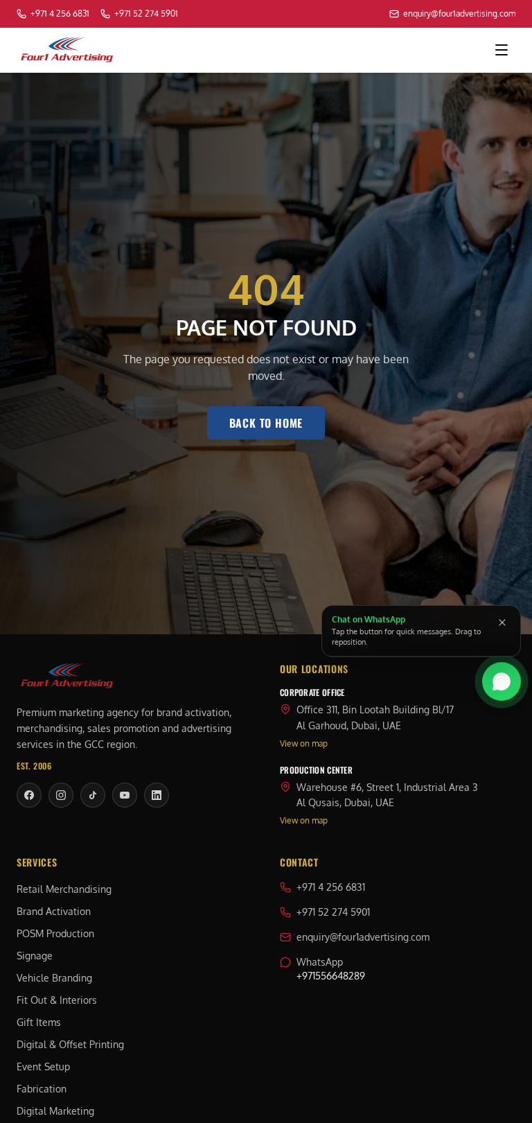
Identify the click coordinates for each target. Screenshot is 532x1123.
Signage (35, 955)
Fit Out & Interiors (57, 1000)
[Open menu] (501, 50)
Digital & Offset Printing (70, 1044)
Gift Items (39, 1022)
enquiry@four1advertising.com (362, 937)
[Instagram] (60, 795)
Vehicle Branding (54, 978)
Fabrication (41, 1089)
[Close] (502, 622)
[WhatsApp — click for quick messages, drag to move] (501, 684)
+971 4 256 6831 (330, 887)
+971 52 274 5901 (333, 912)
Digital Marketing (55, 1111)
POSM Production (55, 933)
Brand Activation (54, 911)
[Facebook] (29, 795)
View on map (304, 743)
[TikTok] (92, 795)
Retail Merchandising (64, 889)
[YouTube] (124, 795)
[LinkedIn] (156, 795)
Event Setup (43, 1066)
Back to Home (266, 423)
